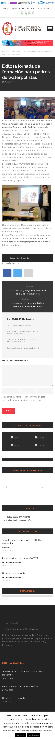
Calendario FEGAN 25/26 (19, 520)
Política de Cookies (41, 730)
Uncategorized (16, 51)
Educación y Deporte (19, 258)
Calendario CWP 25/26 (18, 517)
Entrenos (7, 562)
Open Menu (50, 28)
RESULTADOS (18, 8)
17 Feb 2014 (7, 82)
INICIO (6, 8)
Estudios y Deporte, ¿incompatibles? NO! (23, 348)
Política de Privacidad (15, 730)
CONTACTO (43, 8)
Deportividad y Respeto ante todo (20, 325)
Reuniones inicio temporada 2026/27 (20, 558)
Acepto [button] (20, 735)
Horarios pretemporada (13, 573)
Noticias (6, 547)
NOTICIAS (31, 8)
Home (4, 51)
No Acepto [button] (34, 735)
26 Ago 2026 (7, 550)
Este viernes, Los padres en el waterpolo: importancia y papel (23, 332)
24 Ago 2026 (7, 565)
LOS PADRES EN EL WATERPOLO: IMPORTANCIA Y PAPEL (21, 341)
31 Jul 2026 (6, 580)
